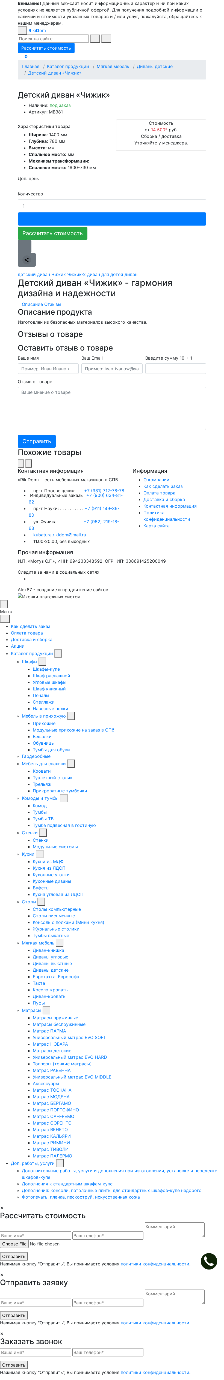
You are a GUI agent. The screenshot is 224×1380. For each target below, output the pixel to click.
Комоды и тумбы (40, 798)
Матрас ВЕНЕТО (50, 1129)
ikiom (37, 30)
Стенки (30, 832)
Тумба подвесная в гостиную (64, 825)
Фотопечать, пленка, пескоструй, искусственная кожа (81, 1197)
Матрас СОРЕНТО (52, 1123)
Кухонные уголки (51, 874)
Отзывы (52, 304)
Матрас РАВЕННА (52, 1070)
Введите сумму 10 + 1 (168, 358)
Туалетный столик (53, 777)
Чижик (58, 274)
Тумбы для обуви (51, 749)
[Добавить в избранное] (24, 246)
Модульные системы (55, 846)
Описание (32, 304)
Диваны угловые (50, 957)
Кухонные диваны (52, 881)
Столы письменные (54, 915)
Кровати (42, 771)
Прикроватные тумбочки (60, 790)
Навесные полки (50, 708)
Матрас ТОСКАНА (52, 1090)
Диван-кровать (49, 996)
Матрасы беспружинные (59, 1024)
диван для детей (105, 274)
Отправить (13, 1256)
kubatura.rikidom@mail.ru (59, 534)
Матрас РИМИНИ (51, 1142)
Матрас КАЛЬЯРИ (52, 1136)
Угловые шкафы (49, 682)
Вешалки (42, 736)
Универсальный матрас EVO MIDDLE (72, 1077)
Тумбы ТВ (43, 818)
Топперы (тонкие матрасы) (62, 1063)
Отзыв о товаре (35, 381)
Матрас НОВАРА (50, 1044)
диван (131, 274)
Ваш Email (92, 358)
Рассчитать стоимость (52, 233)
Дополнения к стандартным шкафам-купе (67, 1183)
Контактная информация (170, 506)
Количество (30, 194)
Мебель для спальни (44, 763)
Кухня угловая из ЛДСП (58, 894)
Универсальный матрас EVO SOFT (69, 1037)
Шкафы (29, 661)
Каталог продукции (32, 653)
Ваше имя (28, 358)
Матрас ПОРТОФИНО (56, 1109)
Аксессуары (46, 1083)
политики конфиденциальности (155, 1264)
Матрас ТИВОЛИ (51, 1149)
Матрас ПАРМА (49, 1031)
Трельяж (42, 784)
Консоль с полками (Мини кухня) (68, 922)
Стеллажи (44, 702)
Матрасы (31, 1010)
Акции (18, 646)
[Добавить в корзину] (112, 219)
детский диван (34, 274)
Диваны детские (51, 970)
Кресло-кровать (50, 989)
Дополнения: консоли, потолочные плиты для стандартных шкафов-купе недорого (112, 1190)
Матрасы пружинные (55, 1017)
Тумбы (40, 812)
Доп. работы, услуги (33, 1163)
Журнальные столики (56, 929)
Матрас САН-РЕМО (53, 1116)
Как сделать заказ (163, 486)
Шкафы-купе (46, 669)
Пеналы (41, 695)
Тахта (39, 983)
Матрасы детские (52, 1050)
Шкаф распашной (51, 675)
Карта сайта (156, 525)
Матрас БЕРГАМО (52, 1103)
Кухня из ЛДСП (49, 868)
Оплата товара (159, 493)
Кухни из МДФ (48, 861)
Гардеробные (36, 756)
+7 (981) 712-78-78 (104, 490)
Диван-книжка (48, 950)
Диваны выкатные (52, 963)
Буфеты (41, 887)
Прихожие (44, 723)
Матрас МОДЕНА (51, 1096)
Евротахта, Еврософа (56, 976)
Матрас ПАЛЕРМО (52, 1156)
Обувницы (44, 743)
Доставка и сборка (164, 499)
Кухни (28, 854)
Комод (40, 805)
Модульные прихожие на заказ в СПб (73, 730)
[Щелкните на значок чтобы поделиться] (27, 260)
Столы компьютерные (57, 909)
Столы (29, 901)
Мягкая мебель (38, 943)
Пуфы (39, 1003)
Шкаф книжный (49, 689)
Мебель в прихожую (44, 716)
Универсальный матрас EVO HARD (70, 1057)
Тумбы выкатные (51, 935)
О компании (156, 479)
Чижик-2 (76, 274)
